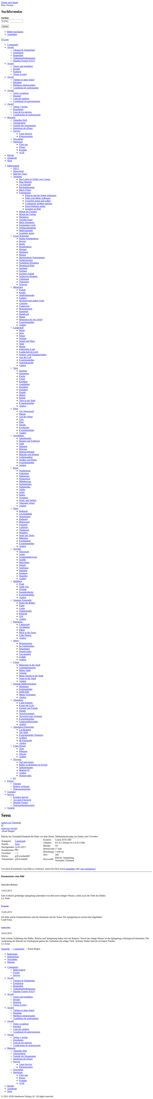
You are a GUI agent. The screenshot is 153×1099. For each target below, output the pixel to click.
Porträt (22, 290)
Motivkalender (26, 230)
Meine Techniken (27, 694)
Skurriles (23, 576)
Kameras (23, 573)
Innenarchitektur (27, 451)
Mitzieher (23, 538)
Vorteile (10, 808)
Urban (16, 662)
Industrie (23, 446)
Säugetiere (24, 373)
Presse (22, 147)
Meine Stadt (24, 670)
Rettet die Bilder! (27, 603)
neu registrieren (87, 869)
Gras (21, 419)
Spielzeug (23, 568)
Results (16, 69)
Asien (22, 492)
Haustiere (23, 387)
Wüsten (22, 338)
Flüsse (22, 335)
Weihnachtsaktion (27, 228)
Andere (22, 325)
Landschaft (18, 327)
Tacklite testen (26, 219)
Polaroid (23, 613)
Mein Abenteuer (26, 222)
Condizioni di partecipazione (26, 101)
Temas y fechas (20, 106)
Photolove (24, 217)
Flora (15, 408)
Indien (22, 495)
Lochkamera (25, 729)
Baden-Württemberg (28, 238)
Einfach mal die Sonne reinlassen (40, 195)
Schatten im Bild (33, 209)
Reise (15, 468)
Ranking (17, 71)
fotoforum (18, 141)
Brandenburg (25, 246)
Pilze (21, 422)
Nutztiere (23, 389)
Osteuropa (24, 473)
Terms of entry (20, 74)
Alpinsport (24, 530)
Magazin (11, 117)
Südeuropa (24, 476)
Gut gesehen (25, 654)
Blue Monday (25, 182)
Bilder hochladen (15, 31)
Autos (22, 554)
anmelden (70, 869)
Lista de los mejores (22, 112)
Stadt (21, 443)
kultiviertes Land (27, 349)
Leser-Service (25, 133)
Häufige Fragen (20, 802)
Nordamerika (25, 484)
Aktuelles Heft (20, 120)
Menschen (18, 287)
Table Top (24, 586)
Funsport (23, 524)
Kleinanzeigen (26, 136)
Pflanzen (23, 751)
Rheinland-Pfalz (26, 265)
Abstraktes (18, 700)
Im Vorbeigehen (26, 646)
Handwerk (24, 314)
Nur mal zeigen (26, 762)
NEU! (16, 168)
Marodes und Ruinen (29, 454)
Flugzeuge (24, 551)
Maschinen (24, 562)
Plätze (22, 630)
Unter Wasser (19, 746)
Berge (22, 330)
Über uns (23, 144)
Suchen (5, 18)
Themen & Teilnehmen (24, 50)
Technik (17, 549)
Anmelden (12, 34)
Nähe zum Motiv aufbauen (37, 198)
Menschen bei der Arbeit (30, 319)
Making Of (24, 770)
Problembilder (25, 689)
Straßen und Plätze (28, 460)
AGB (21, 152)
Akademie (12, 158)
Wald (21, 344)
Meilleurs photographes (24, 85)
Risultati (17, 96)
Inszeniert (23, 311)
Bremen (23, 249)
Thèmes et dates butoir (23, 79)
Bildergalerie (13, 165)
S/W (21, 616)
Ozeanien (23, 497)
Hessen (22, 255)
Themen (17, 783)
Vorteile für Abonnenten (24, 125)
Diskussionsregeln (21, 789)
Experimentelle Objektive (31, 735)
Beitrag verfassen (21, 786)
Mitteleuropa (25, 481)
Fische (22, 376)
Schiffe (22, 559)
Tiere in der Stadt (27, 400)
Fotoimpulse (25, 192)
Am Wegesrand (26, 411)
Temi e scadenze (21, 93)
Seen (21, 333)
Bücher (10, 155)
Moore (22, 346)
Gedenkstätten (26, 457)
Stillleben (17, 581)
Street (16, 640)
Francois (5, 906)
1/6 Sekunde (25, 184)
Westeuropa (24, 478)
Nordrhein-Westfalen (29, 263)
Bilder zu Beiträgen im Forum (33, 764)
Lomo (22, 608)
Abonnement (19, 123)
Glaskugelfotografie (28, 721)
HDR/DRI (24, 692)
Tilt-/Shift (23, 732)
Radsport (23, 519)
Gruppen (23, 303)
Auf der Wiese (26, 416)
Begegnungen (25, 308)
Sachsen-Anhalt (26, 273)
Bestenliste (18, 55)
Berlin (22, 244)
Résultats (17, 82)
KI (14, 778)
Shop (9, 160)
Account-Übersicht (22, 800)
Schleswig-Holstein (28, 276)
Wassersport (24, 516)
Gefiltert (23, 738)
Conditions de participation (26, 87)
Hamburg (23, 252)
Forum (10, 781)
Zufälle (22, 657)
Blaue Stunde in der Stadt (31, 675)
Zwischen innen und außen (38, 201)
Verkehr (23, 673)
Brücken (23, 449)
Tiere (15, 368)
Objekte (23, 589)
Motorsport (24, 522)
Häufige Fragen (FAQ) (24, 61)
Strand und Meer (27, 341)
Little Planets (25, 635)
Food (21, 584)
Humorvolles (25, 651)
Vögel (22, 379)
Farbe (22, 605)
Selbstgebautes (26, 767)
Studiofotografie (26, 295)
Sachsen (23, 271)
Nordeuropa (24, 470)
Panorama (18, 621)
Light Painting (26, 702)
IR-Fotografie (25, 740)
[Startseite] (5, 39)
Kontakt (23, 150)
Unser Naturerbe (21, 236)
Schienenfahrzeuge (28, 557)
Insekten (23, 371)
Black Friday (25, 190)
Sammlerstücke (26, 592)
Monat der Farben (27, 214)
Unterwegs (24, 306)
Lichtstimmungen (27, 667)
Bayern (22, 241)
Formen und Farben (28, 708)
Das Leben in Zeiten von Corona (34, 179)
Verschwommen (26, 713)
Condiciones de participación (26, 114)
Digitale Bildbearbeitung (24, 684)
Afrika (22, 489)
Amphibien (24, 384)
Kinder (22, 292)
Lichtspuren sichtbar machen (38, 203)
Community (12, 44)
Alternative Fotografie (23, 727)
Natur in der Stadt (27, 678)
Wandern (23, 532)
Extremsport (25, 541)
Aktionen (17, 176)
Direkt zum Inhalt (9, 2)
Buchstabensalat (26, 187)
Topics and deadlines (23, 66)
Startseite (5, 949)
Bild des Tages (20, 174)
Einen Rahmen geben (35, 206)
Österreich (24, 281)
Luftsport (23, 527)
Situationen (24, 648)
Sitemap (11, 962)
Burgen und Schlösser (29, 441)
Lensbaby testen (26, 233)
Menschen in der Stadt (29, 665)
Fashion (23, 298)
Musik (22, 317)
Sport (15, 508)
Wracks (22, 754)
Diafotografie (25, 611)
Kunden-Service (21, 797)
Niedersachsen (26, 260)
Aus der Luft (25, 357)
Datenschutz (13, 956)
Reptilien (23, 381)
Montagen (24, 686)
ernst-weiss (5, 927)
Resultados (18, 109)
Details (22, 392)
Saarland (23, 268)
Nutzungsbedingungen (24, 805)
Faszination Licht (27, 225)
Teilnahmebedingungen (24, 58)
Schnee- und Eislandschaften (32, 354)
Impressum (12, 954)
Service (16, 131)
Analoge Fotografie (22, 600)
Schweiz (23, 284)
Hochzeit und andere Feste (31, 300)
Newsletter (18, 139)
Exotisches (24, 427)
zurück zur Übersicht (11, 822)
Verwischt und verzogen (30, 716)
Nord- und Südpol (27, 500)
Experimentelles (26, 322)
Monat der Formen (28, 211)
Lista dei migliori (21, 98)
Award (10, 47)
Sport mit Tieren (26, 535)
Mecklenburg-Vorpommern (32, 257)
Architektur (18, 435)
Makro (22, 395)
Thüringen (24, 279)
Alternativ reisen (27, 503)
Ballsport (23, 511)
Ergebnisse (18, 52)
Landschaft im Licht (28, 352)
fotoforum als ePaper (23, 128)
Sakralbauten (25, 438)
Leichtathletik (25, 514)
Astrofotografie (26, 362)
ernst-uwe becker (9, 828)
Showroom (18, 171)
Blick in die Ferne (27, 632)
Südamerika (24, 487)
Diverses (17, 759)
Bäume (22, 414)
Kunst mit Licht (26, 705)
